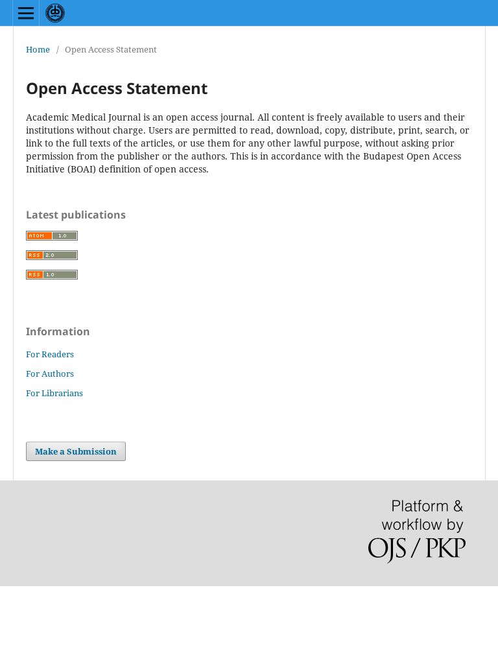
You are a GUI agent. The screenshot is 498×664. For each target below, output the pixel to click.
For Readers (50, 354)
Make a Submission (76, 451)
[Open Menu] (26, 13)
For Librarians (54, 393)
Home (38, 49)
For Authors (50, 373)
